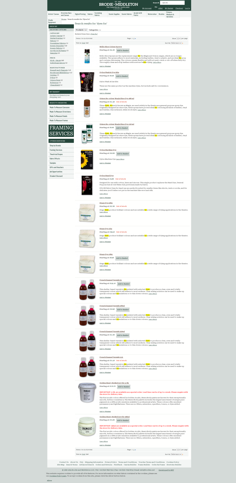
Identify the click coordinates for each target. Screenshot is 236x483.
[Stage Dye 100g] (87, 264)
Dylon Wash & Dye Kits (109, 72)
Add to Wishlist (105, 66)
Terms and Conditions (127, 462)
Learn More (157, 62)
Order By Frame (158, 465)
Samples (53, 53)
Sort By (167, 43)
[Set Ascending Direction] (182, 43)
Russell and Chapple (59, 70)
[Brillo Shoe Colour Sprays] (87, 56)
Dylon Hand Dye (107, 176)
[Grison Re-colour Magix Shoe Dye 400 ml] (87, 108)
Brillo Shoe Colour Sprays (111, 47)
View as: (79, 43)
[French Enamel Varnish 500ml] (87, 315)
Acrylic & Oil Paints (58, 51)
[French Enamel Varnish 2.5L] (87, 367)
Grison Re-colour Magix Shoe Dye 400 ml (117, 98)
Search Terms (72, 465)
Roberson (54, 83)
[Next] (135, 38)
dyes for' (94, 34)
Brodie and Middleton (59, 73)
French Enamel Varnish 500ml (112, 306)
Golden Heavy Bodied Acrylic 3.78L (114, 383)
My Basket (169, 8)
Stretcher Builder (174, 465)
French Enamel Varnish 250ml (112, 331)
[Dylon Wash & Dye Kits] (87, 82)
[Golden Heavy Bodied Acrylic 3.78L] (87, 392)
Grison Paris (55, 80)
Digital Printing (56, 38)
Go (156, 7)
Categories (95, 30)
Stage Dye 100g (106, 254)
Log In (187, 8)
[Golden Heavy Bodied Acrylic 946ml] (87, 426)
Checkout (179, 8)
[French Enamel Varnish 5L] (87, 289)
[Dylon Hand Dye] (87, 185)
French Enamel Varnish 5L (111, 280)
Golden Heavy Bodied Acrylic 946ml (115, 417)
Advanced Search (86, 465)
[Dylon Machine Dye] (87, 159)
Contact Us (64, 462)
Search (156, 3)
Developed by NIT (166, 470)
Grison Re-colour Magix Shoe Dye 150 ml (117, 124)
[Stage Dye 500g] (87, 212)
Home (63, 19)
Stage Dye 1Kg (106, 229)
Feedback (118, 465)
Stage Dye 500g (106, 203)
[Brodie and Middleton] (118, 5)
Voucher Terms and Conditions (152, 462)
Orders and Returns (104, 465)
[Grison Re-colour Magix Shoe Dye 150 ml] (87, 134)
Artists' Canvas (56, 36)
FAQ (81, 462)
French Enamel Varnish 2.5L (111, 357)
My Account (147, 8)
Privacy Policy (111, 462)
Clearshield (55, 85)
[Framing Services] (61, 126)
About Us (74, 462)
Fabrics (53, 41)
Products (81, 30)
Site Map (61, 465)
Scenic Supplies (57, 46)
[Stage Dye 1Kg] (87, 238)
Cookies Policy (172, 462)
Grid (83, 43)
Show (174, 38)
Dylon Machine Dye (108, 150)
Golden (53, 75)
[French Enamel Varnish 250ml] (87, 341)
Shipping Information (94, 462)
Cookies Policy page (57, 476)
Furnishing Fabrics (58, 43)
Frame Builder (144, 465)
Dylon (52, 77)
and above (57, 63)
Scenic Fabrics (56, 48)
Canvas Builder (130, 465)
